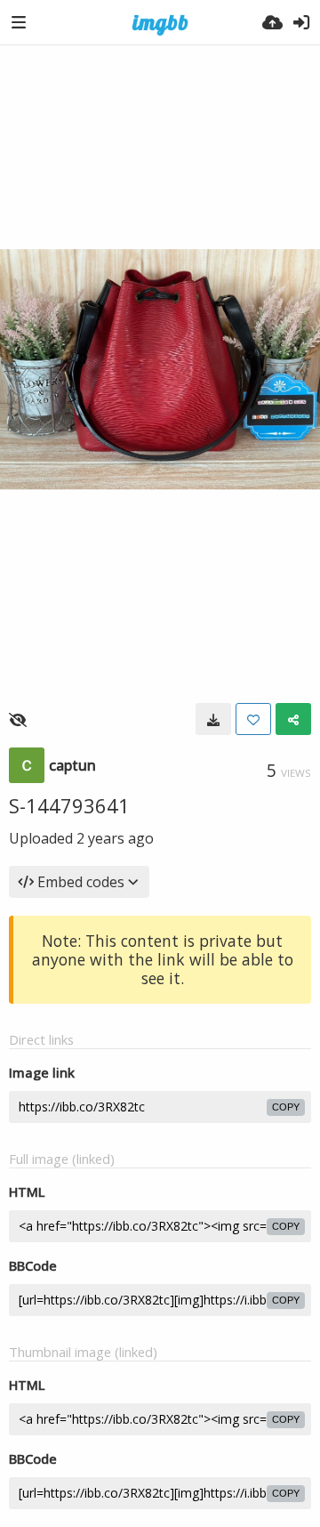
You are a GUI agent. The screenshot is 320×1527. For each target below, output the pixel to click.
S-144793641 (69, 805)
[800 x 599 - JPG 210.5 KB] (213, 719)
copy (286, 1107)
